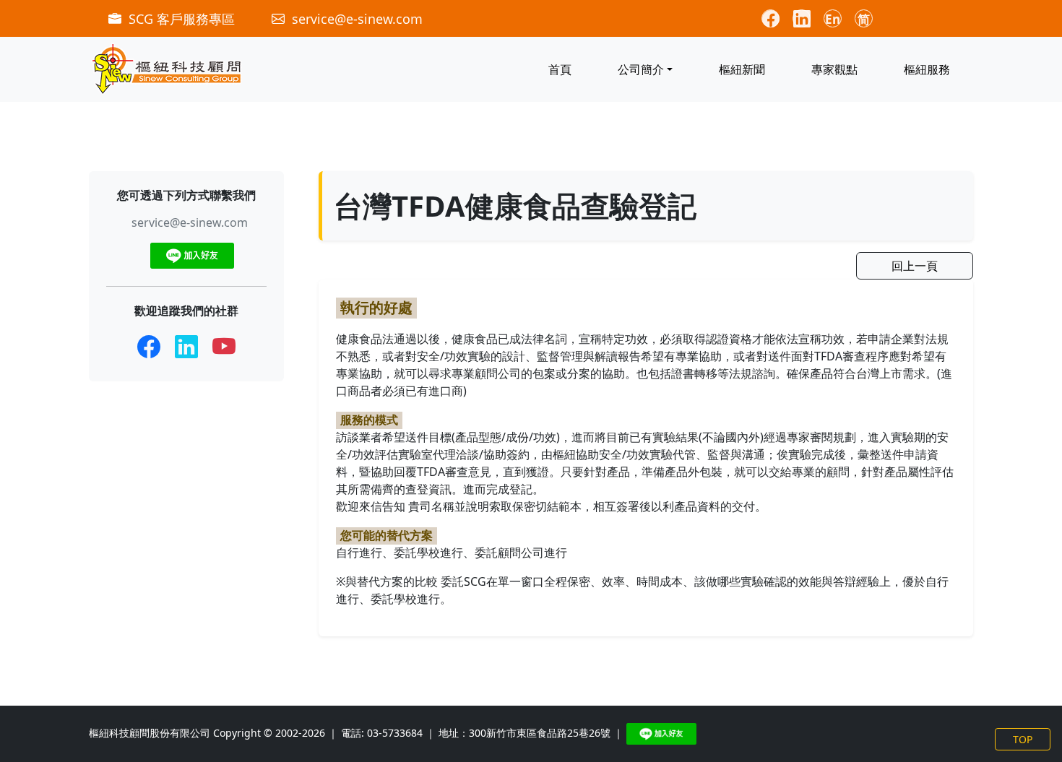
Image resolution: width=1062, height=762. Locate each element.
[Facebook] (148, 346)
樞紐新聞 (742, 69)
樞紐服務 (927, 69)
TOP (1022, 739)
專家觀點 (834, 69)
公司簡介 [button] (641, 69)
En (832, 19)
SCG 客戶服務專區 (181, 18)
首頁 (559, 69)
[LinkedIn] (186, 346)
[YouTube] (224, 346)
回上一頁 (915, 266)
